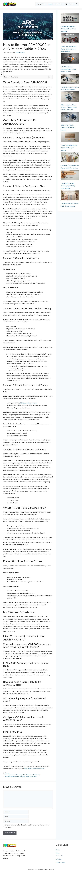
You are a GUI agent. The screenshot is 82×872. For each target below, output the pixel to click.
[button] (76, 4)
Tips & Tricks (69, 4)
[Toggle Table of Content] (49, 77)
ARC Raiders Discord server (28, 403)
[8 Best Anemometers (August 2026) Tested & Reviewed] (70, 18)
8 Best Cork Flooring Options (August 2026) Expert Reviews (68, 186)
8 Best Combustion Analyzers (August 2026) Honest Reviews (68, 69)
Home (58, 850)
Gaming (50, 4)
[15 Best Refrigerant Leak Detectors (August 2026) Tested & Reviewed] (70, 96)
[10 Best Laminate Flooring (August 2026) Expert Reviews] (70, 137)
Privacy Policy (60, 862)
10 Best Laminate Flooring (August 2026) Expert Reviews (69, 147)
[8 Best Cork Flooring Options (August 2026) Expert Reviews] (70, 175)
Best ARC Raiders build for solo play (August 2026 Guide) (21, 776)
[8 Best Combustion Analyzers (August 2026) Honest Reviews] (70, 58)
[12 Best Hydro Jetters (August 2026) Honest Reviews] (70, 117)
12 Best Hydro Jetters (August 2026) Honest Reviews (68, 127)
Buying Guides (41, 4)
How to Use (58, 4)
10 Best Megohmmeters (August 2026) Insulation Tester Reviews (68, 49)
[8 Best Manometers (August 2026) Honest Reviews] (70, 79)
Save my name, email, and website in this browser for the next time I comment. (27, 826)
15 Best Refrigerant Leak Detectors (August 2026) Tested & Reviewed (69, 107)
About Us (59, 859)
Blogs (57, 853)
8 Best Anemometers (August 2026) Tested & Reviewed (68, 28)
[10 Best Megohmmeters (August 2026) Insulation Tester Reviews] (70, 38)
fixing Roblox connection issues (34, 769)
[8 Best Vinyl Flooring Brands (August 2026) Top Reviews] (70, 157)
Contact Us (59, 856)
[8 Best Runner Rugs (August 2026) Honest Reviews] (70, 195)
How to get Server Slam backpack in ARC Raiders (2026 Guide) (22, 775)
